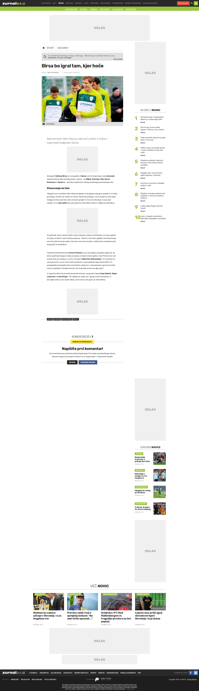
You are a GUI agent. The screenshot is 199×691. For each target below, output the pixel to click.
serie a (75, 319)
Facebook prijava (88, 362)
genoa (50, 319)
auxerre (57, 319)
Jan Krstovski (53, 72)
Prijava (72, 362)
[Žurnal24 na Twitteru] (196, 673)
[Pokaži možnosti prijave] (196, 3)
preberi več (82, 342)
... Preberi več (130, 689)
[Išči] (192, 3)
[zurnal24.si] (13, 3)
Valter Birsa (66, 319)
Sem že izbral (118, 59)
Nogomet (63, 48)
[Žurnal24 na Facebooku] (191, 673)
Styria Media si (192, 679)
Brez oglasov (183, 3)
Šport (50, 48)
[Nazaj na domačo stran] (43, 48)
